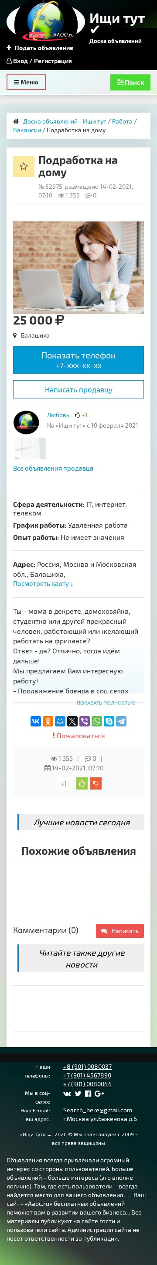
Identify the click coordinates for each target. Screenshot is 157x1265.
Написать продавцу (79, 389)
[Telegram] (121, 721)
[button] (136, 229)
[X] (72, 721)
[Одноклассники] (48, 721)
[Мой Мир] (60, 721)
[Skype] (109, 721)
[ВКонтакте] (36, 721)
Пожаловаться (80, 735)
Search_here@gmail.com (97, 1110)
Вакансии (27, 130)
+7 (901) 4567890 (87, 1075)
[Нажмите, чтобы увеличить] (26, 422)
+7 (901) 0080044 (87, 1084)
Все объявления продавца (53, 468)
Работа (122, 121)
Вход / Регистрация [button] (42, 60)
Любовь (59, 414)
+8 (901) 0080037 (87, 1066)
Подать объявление (43, 47)
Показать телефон (78, 359)
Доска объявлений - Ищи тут (64, 121)
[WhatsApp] (97, 721)
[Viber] (84, 721)
